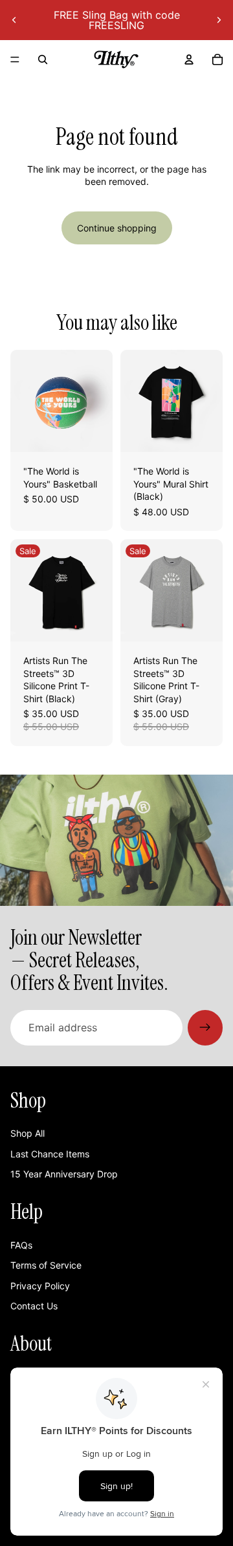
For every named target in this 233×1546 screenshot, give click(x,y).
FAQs (21, 1245)
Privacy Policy (40, 1285)
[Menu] (15, 59)
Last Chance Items (49, 1153)
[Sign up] (205, 1027)
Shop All (27, 1133)
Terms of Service (46, 1265)
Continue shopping (117, 227)
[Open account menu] (189, 59)
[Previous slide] (14, 20)
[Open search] (42, 59)
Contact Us (34, 1305)
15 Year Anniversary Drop (64, 1173)
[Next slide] (219, 20)
